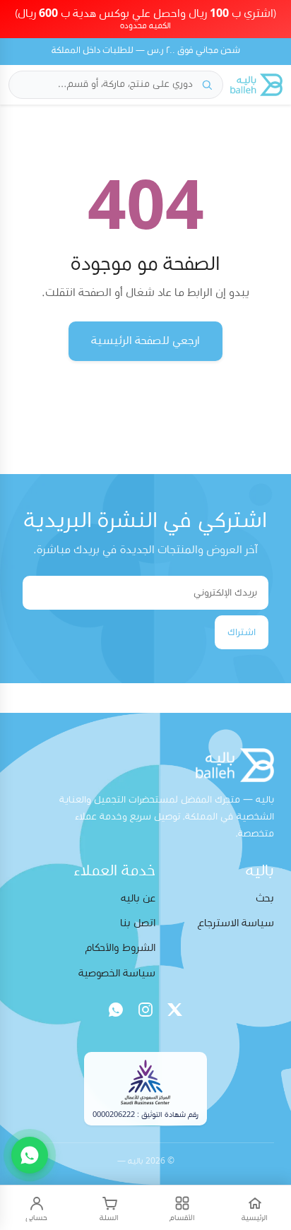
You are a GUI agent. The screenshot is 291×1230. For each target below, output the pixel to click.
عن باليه (138, 898)
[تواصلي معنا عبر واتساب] (29, 1155)
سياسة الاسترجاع (236, 923)
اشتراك (241, 632)
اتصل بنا (137, 923)
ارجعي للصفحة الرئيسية (145, 340)
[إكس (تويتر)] (175, 1009)
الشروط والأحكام (120, 947)
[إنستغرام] (145, 1009)
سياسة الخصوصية (116, 973)
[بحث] (207, 84)
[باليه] (256, 84)
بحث (265, 898)
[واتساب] (115, 1009)
